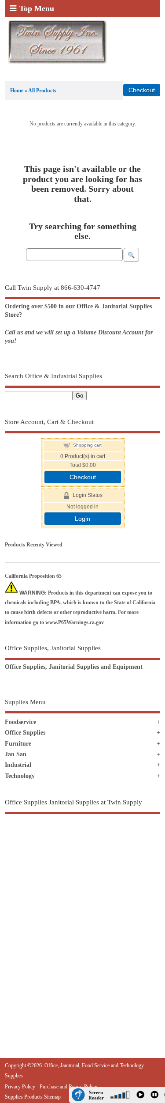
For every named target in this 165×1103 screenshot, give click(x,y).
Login (82, 518)
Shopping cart (87, 445)
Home (16, 90)
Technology (20, 776)
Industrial (18, 765)
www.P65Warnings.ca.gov (74, 622)
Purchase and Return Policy (68, 1087)
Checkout (83, 477)
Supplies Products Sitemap (33, 1097)
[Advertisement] (82, 917)
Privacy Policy (20, 1087)
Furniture (18, 743)
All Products (42, 90)
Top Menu (36, 8)
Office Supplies (25, 732)
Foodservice (20, 722)
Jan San (15, 754)
